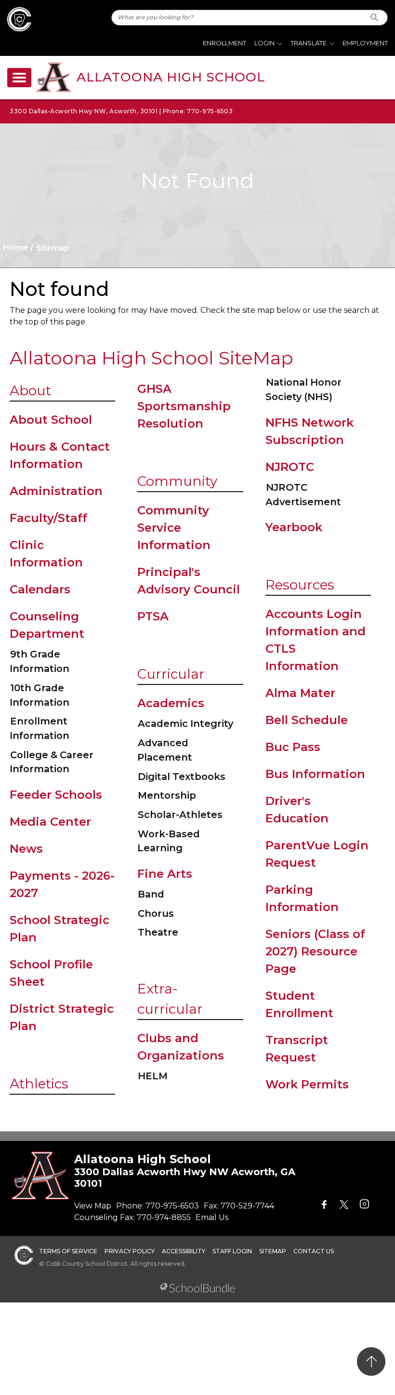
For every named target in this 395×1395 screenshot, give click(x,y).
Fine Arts (164, 874)
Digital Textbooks (181, 776)
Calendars (40, 589)
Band (151, 894)
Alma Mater (300, 693)
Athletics (39, 1083)
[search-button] (374, 17)
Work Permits (307, 1084)
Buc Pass (292, 747)
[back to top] (371, 1361)
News (26, 849)
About (30, 390)
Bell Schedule (306, 720)
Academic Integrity (185, 723)
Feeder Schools (56, 795)
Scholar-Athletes (180, 814)
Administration (56, 491)
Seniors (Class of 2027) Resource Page (315, 951)
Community (177, 481)
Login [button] (264, 43)
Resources (299, 585)
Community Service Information (174, 527)
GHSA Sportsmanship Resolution (184, 406)
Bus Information (315, 774)
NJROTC (289, 467)
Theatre (158, 932)
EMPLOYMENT (365, 43)
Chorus (156, 913)
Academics (170, 703)
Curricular (171, 674)
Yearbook (293, 527)
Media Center (50, 822)
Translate (308, 43)
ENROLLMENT (224, 43)
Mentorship (167, 795)
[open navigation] (19, 77)
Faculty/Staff (48, 518)
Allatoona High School (171, 77)
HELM (153, 1076)
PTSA (153, 616)
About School (51, 420)
